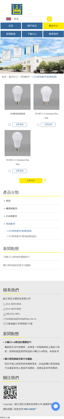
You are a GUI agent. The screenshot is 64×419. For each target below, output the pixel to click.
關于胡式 (32, 26)
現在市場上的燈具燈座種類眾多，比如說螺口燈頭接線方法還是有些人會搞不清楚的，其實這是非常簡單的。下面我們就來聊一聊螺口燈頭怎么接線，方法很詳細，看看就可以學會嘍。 (32, 366)
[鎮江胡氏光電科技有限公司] (32, 14)
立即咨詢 (19, 124)
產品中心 (53, 26)
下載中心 (32, 34)
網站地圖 (7, 409)
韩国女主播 (5, 417)
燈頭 (8, 201)
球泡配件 (25, 77)
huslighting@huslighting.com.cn (21, 319)
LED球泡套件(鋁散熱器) (19, 231)
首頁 (11, 26)
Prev (5, 55)
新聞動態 (10, 34)
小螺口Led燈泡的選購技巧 (16, 257)
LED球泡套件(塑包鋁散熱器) (22, 236)
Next (58, 55)
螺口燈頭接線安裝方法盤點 (17, 265)
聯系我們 (53, 34)
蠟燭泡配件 (12, 208)
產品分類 (11, 192)
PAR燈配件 (11, 216)
